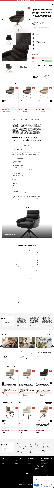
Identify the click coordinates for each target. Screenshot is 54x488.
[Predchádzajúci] (2, 19)
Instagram (29, 461)
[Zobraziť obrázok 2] (9, 39)
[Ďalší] (29, 19)
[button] (52, 477)
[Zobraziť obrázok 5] (9, 67)
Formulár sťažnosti (18, 463)
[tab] (26, 358)
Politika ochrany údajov (18, 464)
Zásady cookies (38, 486)
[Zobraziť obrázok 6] (23, 67)
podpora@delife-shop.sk (44, 462)
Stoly (2, 464)
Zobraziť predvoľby (49, 484)
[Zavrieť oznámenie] (53, 0)
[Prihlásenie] (49, 4)
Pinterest (29, 464)
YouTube (29, 463)
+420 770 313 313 (46, 75)
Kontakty (16, 460)
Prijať (36, 484)
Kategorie (35, 6)
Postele (3, 463)
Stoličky (42, 6)
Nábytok (38, 6)
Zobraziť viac (18, 323)
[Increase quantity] (43, 61)
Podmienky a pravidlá (18, 461)
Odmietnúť (42, 484)
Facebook (29, 460)
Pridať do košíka (48, 61)
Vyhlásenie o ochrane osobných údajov (45, 486)
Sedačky (3, 460)
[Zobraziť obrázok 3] (23, 39)
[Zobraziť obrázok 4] (16, 53)
